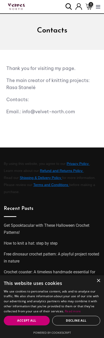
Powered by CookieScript (52, 332)
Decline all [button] (76, 320)
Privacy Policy (78, 164)
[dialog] (52, 306)
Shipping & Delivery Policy (41, 178)
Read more (73, 311)
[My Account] (78, 6)
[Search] (68, 6)
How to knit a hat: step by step (31, 243)
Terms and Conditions (51, 185)
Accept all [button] (26, 320)
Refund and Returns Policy (62, 171)
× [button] (98, 281)
